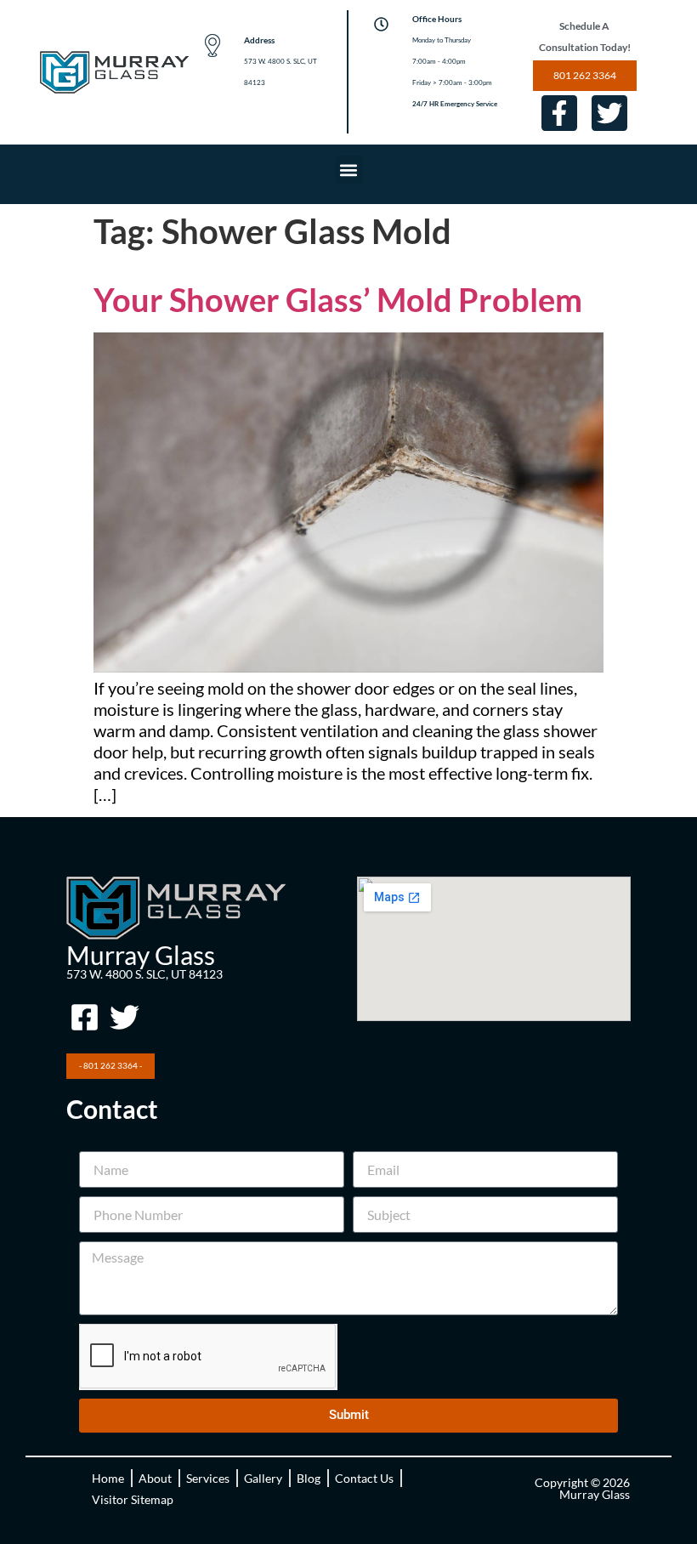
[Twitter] (609, 113)
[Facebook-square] (84, 1018)
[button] (349, 170)
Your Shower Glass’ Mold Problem (338, 299)
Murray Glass (140, 954)
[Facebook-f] (559, 113)
